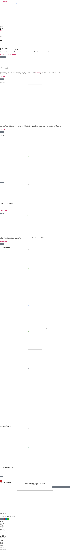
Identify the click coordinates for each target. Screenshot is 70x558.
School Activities (2, 537)
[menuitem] (1, 42)
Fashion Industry (2, 526)
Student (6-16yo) (2, 523)
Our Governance (2, 543)
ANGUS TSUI (3, 54)
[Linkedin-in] (6, 519)
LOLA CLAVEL (3, 210)
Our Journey (1, 542)
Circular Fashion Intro (3, 529)
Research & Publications (3, 532)
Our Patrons (1, 544)
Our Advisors (2, 544)
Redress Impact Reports (3, 541)
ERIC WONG (3, 129)
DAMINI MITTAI (3, 241)
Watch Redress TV (2, 538)
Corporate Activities (3, 538)
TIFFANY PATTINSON (5, 180)
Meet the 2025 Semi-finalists (4, 1)
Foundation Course (2, 530)
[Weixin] (8, 519)
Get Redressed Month (3, 536)
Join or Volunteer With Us (3, 549)
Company (1, 524)
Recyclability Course (3, 531)
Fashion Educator (2, 525)
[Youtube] (4, 519)
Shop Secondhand (2, 535)
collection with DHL (11, 54)
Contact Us (1, 545)
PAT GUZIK (2, 76)
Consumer (1, 522)
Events (1, 36)
